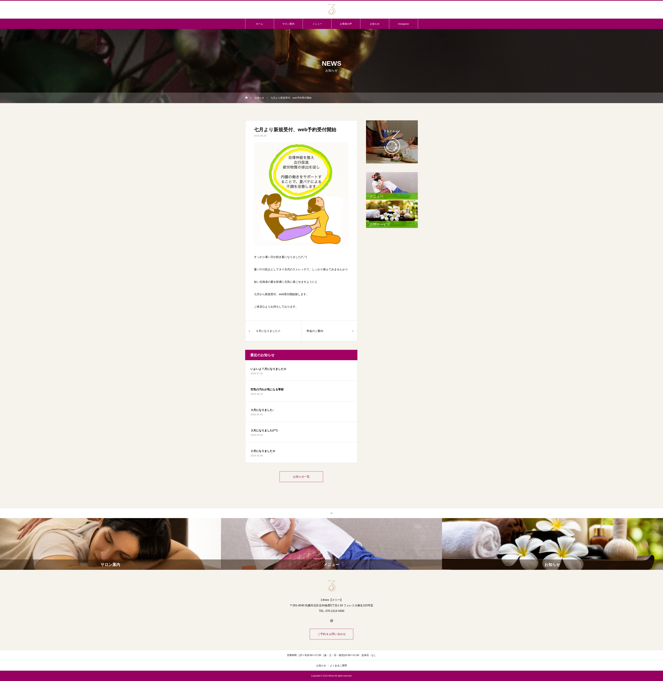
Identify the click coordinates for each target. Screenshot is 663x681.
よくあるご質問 (338, 665)
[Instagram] (331, 620)
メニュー (317, 23)
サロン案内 (288, 23)
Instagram (403, 23)
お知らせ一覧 (301, 476)
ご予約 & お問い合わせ (332, 634)
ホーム (259, 23)
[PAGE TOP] (331, 513)
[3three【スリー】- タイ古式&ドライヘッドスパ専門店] (331, 9)
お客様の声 (346, 23)
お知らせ (374, 23)
